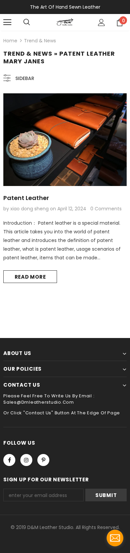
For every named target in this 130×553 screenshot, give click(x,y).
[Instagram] (26, 460)
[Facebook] (9, 460)
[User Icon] (101, 22)
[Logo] (65, 22)
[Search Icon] (26, 22)
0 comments (106, 208)
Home (10, 40)
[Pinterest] (43, 460)
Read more (30, 276)
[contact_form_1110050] (115, 538)
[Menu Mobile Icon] (7, 22)
